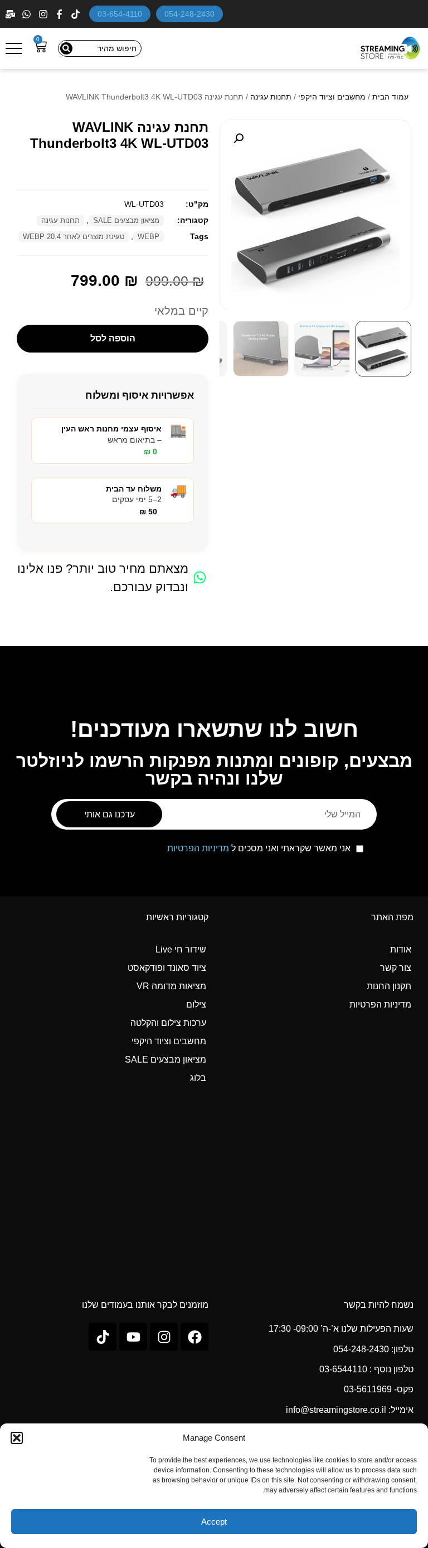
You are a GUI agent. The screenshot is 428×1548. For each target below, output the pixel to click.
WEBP (148, 236)
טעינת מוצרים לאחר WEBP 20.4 (73, 236)
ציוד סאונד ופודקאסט (167, 968)
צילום (196, 1004)
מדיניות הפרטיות (198, 848)
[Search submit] (66, 48)
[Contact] (11, 14)
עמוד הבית (390, 96)
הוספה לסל (112, 338)
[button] (16, 1437)
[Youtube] (133, 1337)
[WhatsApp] (27, 14)
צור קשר (395, 968)
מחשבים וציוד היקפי (332, 96)
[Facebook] (60, 14)
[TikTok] (76, 14)
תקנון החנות (389, 986)
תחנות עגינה (270, 96)
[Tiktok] (102, 1337)
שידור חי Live (180, 949)
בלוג (198, 1078)
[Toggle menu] (14, 48)
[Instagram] (44, 14)
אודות (400, 949)
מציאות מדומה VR (171, 986)
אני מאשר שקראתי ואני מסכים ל (259, 848)
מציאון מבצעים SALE (126, 220)
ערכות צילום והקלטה (168, 1023)
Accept (214, 1521)
